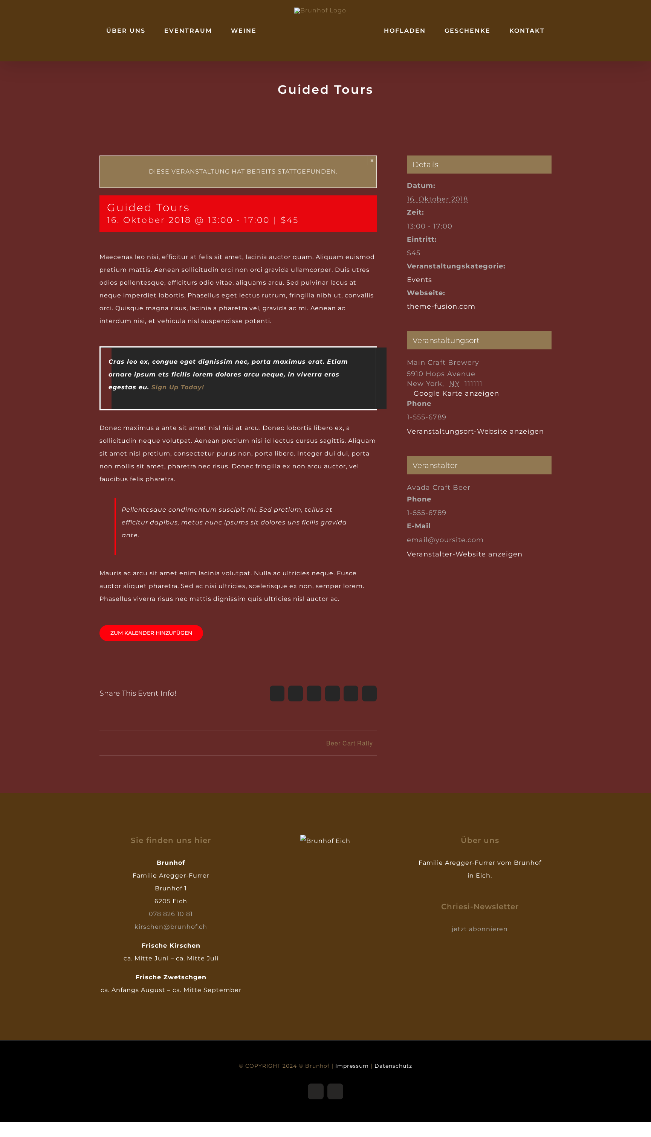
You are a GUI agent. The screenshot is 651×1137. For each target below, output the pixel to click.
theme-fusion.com (441, 306)
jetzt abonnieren (480, 929)
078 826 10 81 (171, 914)
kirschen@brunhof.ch (170, 926)
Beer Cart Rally (349, 743)
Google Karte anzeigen (456, 393)
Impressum (352, 1065)
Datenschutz (393, 1065)
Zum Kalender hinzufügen (151, 633)
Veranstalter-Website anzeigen (465, 554)
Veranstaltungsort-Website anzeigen (475, 431)
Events (419, 280)
